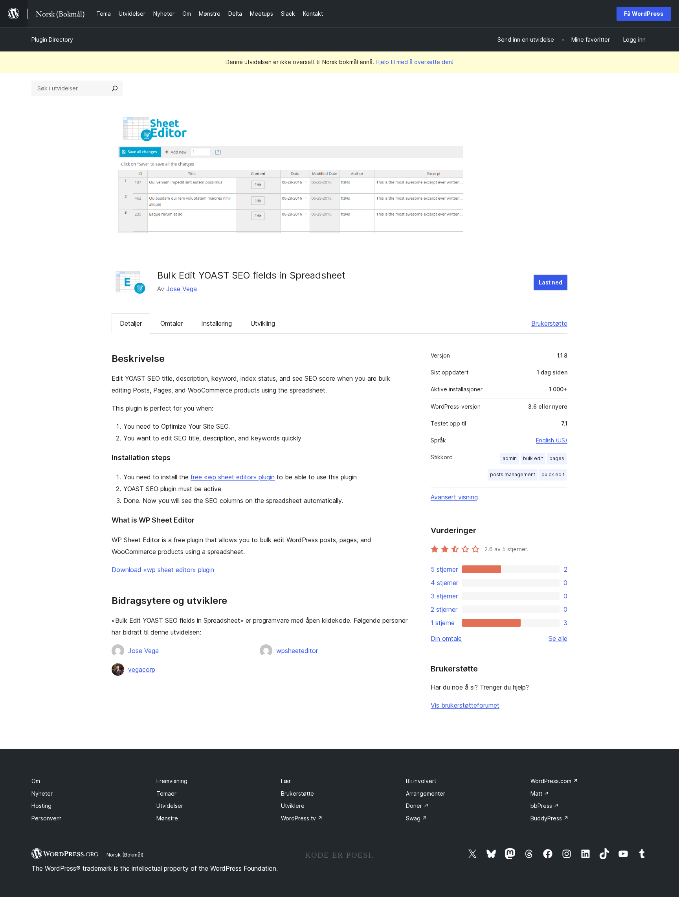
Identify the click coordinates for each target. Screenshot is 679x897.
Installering (216, 323)
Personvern (46, 818)
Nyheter (42, 793)
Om (35, 781)
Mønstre (167, 818)
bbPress (544, 805)
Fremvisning (171, 781)
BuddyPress (549, 818)
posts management (512, 474)
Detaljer (131, 323)
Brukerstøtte (549, 323)
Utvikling (262, 323)
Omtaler (171, 323)
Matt (539, 793)
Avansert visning (454, 497)
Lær (286, 781)
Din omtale (446, 638)
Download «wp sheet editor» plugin (163, 570)
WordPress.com (554, 781)
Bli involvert (421, 781)
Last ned (550, 282)
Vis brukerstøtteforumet (465, 705)
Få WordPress (644, 13)
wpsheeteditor (297, 651)
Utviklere (293, 805)
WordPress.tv (302, 818)
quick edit (552, 474)
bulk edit (533, 458)
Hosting (41, 805)
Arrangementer (425, 793)
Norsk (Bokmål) (124, 854)
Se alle (558, 638)
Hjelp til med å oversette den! (414, 62)
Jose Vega (181, 289)
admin (510, 458)
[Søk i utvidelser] (115, 88)
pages (556, 458)
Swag (416, 818)
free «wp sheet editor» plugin (233, 477)
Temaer (166, 793)
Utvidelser (169, 805)
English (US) (551, 440)
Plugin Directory (52, 39)
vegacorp (141, 669)
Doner (417, 805)
